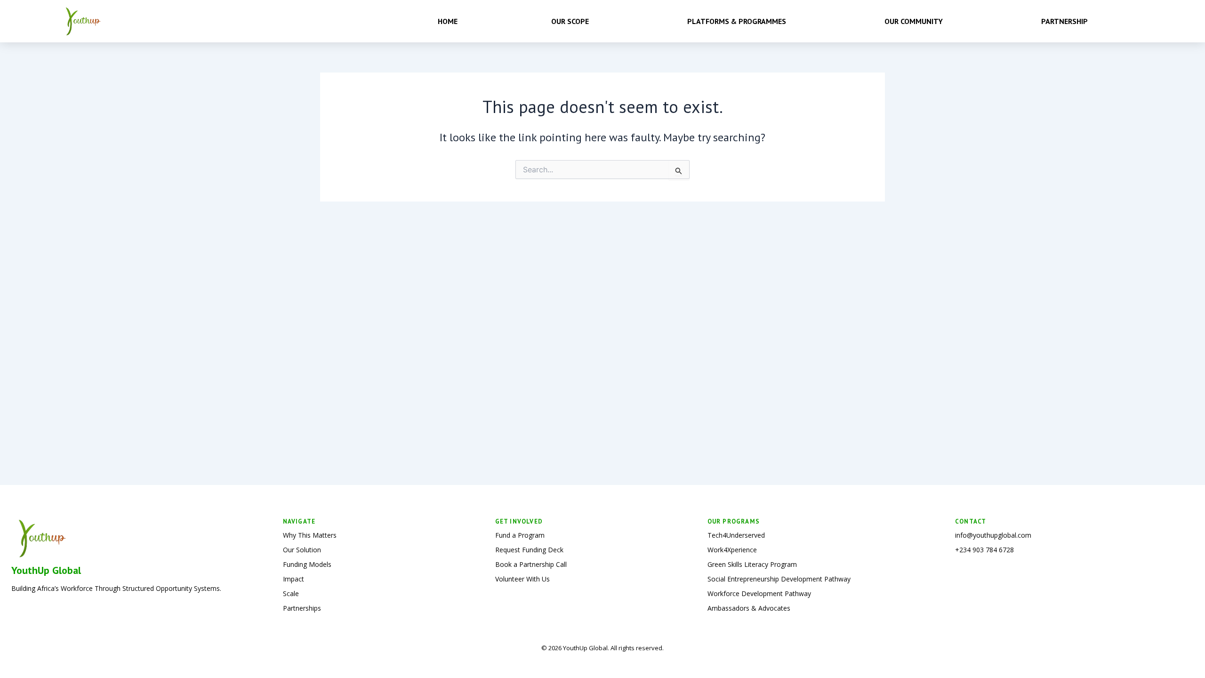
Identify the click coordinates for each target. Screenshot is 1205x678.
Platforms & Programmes (736, 21)
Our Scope (570, 21)
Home (448, 21)
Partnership (1064, 21)
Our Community (913, 21)
